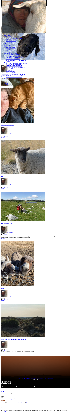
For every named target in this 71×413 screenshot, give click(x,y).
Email (2, 396)
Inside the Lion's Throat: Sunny (7, 125)
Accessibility (33, 378)
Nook (2, 176)
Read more (3, 137)
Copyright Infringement (48, 378)
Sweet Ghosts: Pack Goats (6, 223)
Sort (1, 17)
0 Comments (4, 136)
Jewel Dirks (10, 133)
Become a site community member (8, 398)
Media (5, 46)
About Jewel (7, 35)
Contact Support (40, 378)
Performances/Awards (10, 53)
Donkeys (2, 288)
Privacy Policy (27, 378)
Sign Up (2, 391)
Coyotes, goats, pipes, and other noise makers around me (13, 339)
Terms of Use (20, 378)
